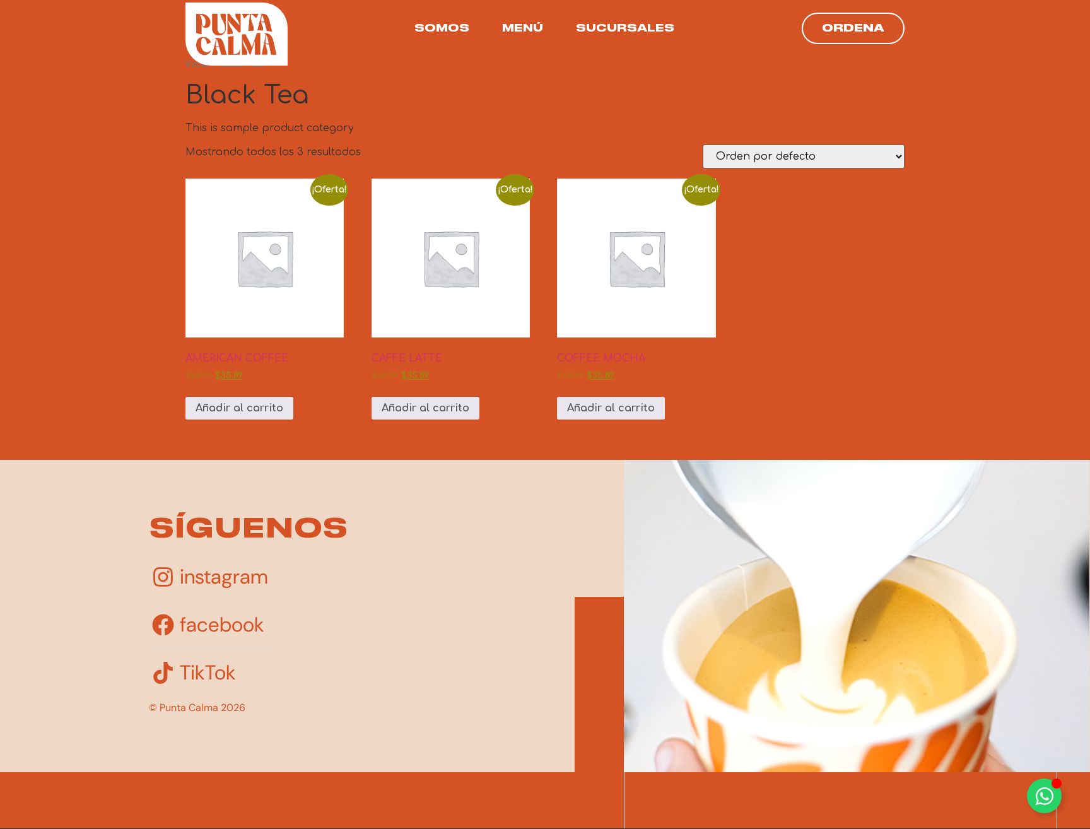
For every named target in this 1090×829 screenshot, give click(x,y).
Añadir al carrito (239, 408)
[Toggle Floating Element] (1044, 796)
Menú (522, 28)
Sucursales (625, 28)
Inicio (197, 64)
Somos (441, 28)
